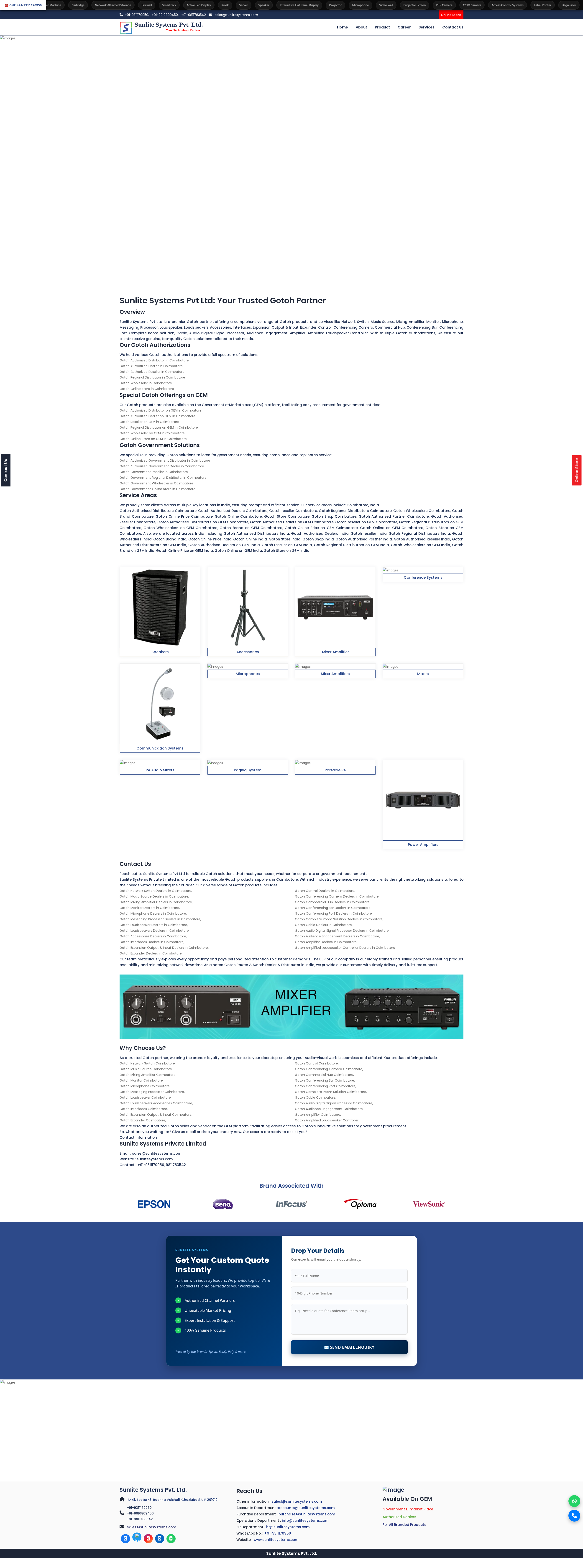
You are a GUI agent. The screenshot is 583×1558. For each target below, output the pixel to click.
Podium (543, 5)
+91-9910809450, (165, 15)
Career (404, 27)
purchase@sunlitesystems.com (307, 1514)
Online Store (451, 15)
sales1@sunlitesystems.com (296, 1501)
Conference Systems (423, 577)
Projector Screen (336, 5)
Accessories (247, 652)
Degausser (490, 5)
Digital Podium (518, 5)
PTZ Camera (366, 5)
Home (342, 27)
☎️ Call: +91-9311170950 (23, 5)
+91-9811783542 (193, 15)
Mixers (423, 673)
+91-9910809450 (140, 1513)
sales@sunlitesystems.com (236, 15)
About (361, 27)
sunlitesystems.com (155, 1159)
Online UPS (567, 5)
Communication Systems (160, 748)
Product (382, 27)
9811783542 (176, 1164)
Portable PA (335, 770)
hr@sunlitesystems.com (288, 1527)
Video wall (307, 5)
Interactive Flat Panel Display (220, 5)
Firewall (68, 5)
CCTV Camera (393, 5)
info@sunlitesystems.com (305, 1520)
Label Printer (464, 5)
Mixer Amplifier (335, 652)
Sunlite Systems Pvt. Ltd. (153, 1490)
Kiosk (146, 5)
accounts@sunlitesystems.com (306, 1507)
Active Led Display (120, 5)
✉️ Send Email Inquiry (349, 1347)
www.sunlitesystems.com (276, 1539)
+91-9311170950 (150, 1164)
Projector (257, 5)
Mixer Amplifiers (335, 673)
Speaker (185, 5)
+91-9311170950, (137, 15)
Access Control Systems (429, 5)
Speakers (160, 652)
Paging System (247, 770)
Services (427, 27)
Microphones (248, 673)
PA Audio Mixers (160, 770)
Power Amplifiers (423, 844)
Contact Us (452, 27)
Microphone (282, 5)
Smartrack (90, 5)
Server (165, 5)
